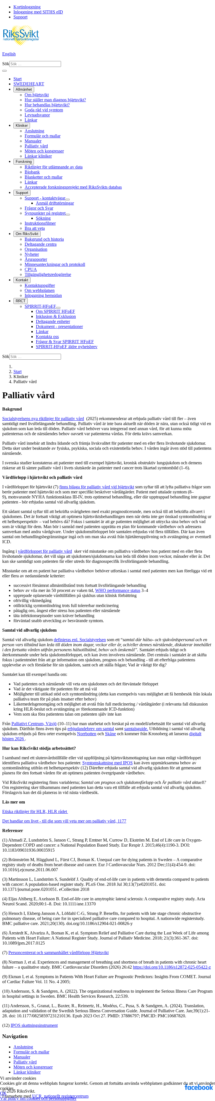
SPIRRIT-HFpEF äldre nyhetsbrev (66, 346)
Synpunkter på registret (45, 213)
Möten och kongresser (44, 151)
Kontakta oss (47, 336)
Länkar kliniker (38, 156)
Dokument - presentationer (59, 326)
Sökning (43, 218)
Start (17, 78)
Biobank (32, 172)
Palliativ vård (36, 146)
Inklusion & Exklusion (56, 316)
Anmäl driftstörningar (55, 203)
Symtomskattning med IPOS (107, 762)
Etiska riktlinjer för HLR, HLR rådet (35, 811)
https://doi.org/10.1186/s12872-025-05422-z (172, 967)
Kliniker (22, 125)
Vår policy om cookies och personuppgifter (38, 1098)
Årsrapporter (36, 259)
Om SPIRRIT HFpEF (55, 311)
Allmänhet (24, 89)
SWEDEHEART (28, 83)
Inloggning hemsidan (43, 295)
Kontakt (22, 280)
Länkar (31, 120)
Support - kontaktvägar (45, 198)
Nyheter (32, 254)
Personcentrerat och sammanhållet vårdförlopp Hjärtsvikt (58, 952)
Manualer (33, 141)
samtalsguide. (136, 728)
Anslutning (34, 130)
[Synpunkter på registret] (68, 214)
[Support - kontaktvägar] (67, 199)
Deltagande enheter (53, 321)
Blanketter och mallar (43, 177)
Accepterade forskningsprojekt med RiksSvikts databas (73, 187)
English (9, 53)
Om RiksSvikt (27, 234)
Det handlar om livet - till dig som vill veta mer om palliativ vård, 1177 (64, 821)
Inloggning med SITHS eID (38, 12)
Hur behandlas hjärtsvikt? (47, 104)
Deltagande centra (41, 244)
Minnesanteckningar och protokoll (55, 264)
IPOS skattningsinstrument (34, 1025)
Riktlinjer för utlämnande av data (54, 167)
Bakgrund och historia (44, 239)
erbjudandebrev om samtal (90, 728)
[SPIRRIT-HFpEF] (58, 308)
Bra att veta (35, 228)
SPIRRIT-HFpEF (40, 306)
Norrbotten (86, 733)
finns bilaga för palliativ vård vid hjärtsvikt (96, 486)
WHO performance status (117, 590)
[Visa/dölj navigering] (4, 71)
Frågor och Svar (39, 208)
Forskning (24, 162)
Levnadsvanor (37, 115)
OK (3, 1093)
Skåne (110, 733)
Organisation (36, 249)
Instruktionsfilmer (40, 223)
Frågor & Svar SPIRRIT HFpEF (65, 341)
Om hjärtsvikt (37, 94)
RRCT (20, 301)
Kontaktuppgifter (40, 285)
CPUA (31, 269)
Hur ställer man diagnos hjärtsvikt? (55, 99)
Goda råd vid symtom (44, 109)
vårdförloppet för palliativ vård (45, 551)
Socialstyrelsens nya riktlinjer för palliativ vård (43, 418)
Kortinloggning (27, 6)
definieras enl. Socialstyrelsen (80, 639)
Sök (5, 63)
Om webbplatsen (40, 290)
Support (20, 17)
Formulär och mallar (42, 135)
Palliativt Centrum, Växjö (34, 723)
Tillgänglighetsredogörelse (48, 274)
